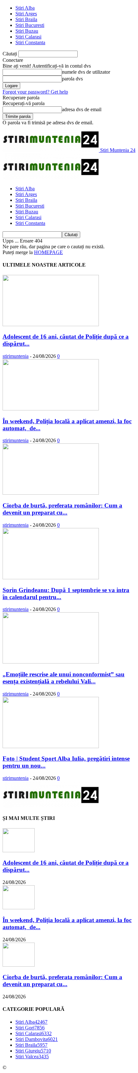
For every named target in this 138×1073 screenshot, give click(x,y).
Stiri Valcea (32, 1056)
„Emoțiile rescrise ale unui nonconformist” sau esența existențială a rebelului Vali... (64, 678)
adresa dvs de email (81, 109)
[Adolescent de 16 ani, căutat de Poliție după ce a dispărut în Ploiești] (51, 324)
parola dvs (72, 78)
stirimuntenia (16, 356)
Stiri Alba (25, 8)
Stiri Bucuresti (29, 25)
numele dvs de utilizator (86, 72)
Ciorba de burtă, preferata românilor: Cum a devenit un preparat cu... (62, 509)
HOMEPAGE (48, 252)
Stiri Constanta (30, 42)
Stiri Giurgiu (33, 1050)
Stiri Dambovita (36, 1039)
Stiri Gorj (30, 1027)
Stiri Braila (26, 19)
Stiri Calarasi (28, 36)
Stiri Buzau (26, 31)
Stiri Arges (26, 13)
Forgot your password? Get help (35, 92)
